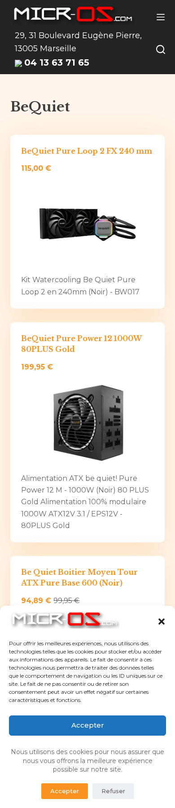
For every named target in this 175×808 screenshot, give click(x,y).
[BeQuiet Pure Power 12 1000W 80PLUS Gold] (87, 422)
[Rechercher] (160, 49)
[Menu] (161, 17)
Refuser (113, 791)
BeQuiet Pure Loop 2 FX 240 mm (86, 151)
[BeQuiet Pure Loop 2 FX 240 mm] (87, 224)
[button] (161, 621)
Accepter (87, 725)
